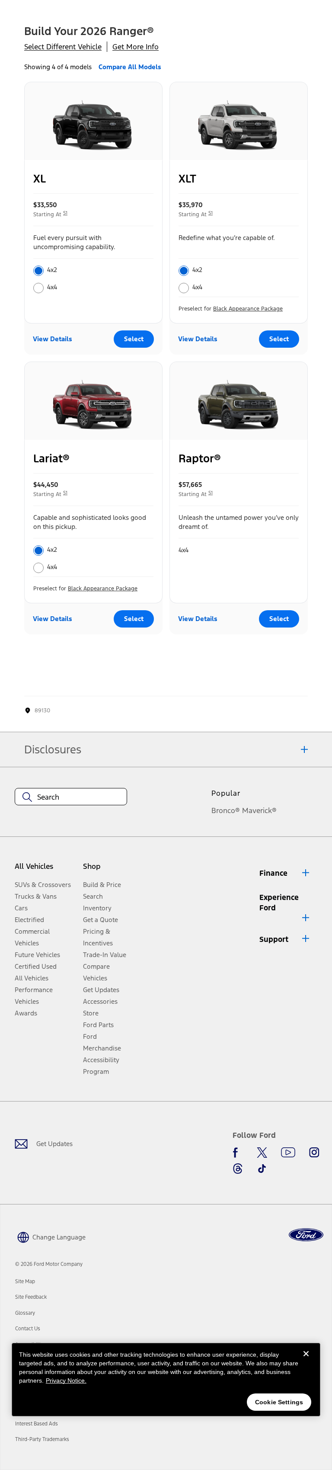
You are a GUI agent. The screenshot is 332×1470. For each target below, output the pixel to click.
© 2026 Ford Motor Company (49, 1264)
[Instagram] (314, 1152)
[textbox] (71, 797)
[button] (284, 873)
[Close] (306, 1360)
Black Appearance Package (248, 308)
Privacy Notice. (66, 1380)
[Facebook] (238, 1152)
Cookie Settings (279, 1402)
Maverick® (259, 810)
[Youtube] (288, 1152)
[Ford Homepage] (306, 1235)
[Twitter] (262, 1152)
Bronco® (225, 810)
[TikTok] (262, 1168)
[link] (25, 1281)
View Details (52, 339)
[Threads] (238, 1168)
